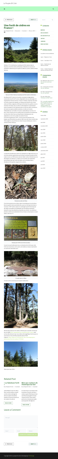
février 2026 (43, 115)
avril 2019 (43, 164)
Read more (8, 403)
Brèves (43, 30)
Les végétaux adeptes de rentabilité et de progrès (46, 105)
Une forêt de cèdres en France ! (17, 26)
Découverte (17, 30)
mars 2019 (43, 168)
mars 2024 (43, 129)
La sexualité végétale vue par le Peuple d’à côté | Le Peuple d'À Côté (47, 103)
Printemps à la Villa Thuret (46, 97)
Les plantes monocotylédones (47, 53)
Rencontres (44, 44)
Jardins (43, 41)
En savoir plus (45, 35)
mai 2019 (43, 161)
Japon (42, 38)
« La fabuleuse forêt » (11, 383)
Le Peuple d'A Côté (9, 30)
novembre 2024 (44, 126)
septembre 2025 (44, 118)
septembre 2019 (44, 150)
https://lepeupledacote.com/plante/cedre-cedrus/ (22, 332)
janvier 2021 (43, 136)
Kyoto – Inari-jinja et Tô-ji (46, 60)
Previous (9, 19)
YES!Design (31, 455)
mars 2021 (43, 133)
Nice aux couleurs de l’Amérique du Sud (30, 383)
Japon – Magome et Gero (46, 57)
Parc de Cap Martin (45, 88)
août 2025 (43, 122)
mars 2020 (43, 140)
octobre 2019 (44, 147)
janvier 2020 (43, 143)
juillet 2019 (43, 154)
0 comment (24, 30)
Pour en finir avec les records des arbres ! (47, 82)
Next (32, 19)
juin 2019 (43, 157)
